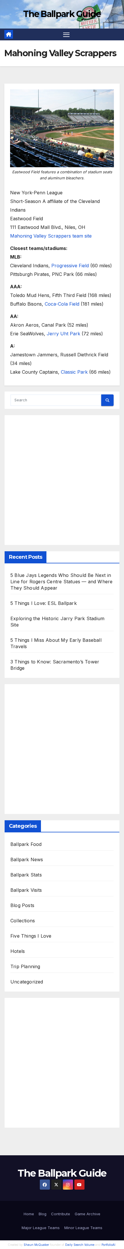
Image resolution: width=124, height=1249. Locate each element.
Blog (42, 1214)
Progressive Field (70, 265)
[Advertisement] (62, 480)
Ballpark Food (26, 844)
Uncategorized (26, 982)
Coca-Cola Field (62, 304)
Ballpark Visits (26, 890)
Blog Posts (22, 905)
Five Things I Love (31, 936)
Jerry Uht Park (63, 333)
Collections (22, 920)
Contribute (60, 1214)
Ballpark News (26, 859)
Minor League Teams (83, 1227)
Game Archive (87, 1214)
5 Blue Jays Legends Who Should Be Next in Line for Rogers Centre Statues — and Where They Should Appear (61, 581)
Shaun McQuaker (36, 1244)
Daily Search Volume (79, 1244)
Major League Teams (41, 1227)
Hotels (17, 951)
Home (29, 1214)
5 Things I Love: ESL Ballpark (43, 603)
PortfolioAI (108, 1244)
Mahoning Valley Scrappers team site (51, 236)
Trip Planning (25, 966)
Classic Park (74, 372)
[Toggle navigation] (66, 35)
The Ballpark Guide (62, 14)
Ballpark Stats (26, 875)
